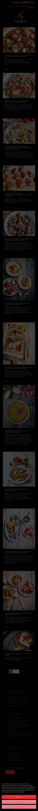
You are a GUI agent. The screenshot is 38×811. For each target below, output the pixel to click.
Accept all (19, 797)
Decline (19, 802)
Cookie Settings (19, 807)
